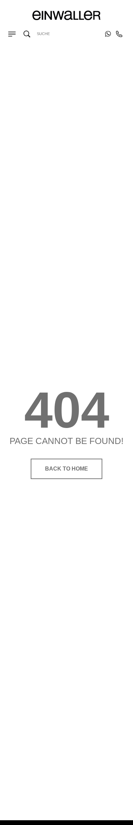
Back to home (66, 469)
